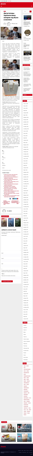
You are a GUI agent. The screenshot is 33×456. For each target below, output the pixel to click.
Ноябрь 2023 (26, 179)
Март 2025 (25, 142)
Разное (25, 20)
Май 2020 (25, 268)
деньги (28, 379)
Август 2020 (26, 261)
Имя (3, 253)
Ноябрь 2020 (26, 254)
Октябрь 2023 (26, 181)
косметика (25, 396)
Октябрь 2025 (26, 126)
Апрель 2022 (26, 218)
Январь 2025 (26, 147)
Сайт (2, 263)
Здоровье (25, 327)
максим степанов (26, 399)
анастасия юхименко (27, 369)
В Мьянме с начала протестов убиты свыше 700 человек (27, 58)
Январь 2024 (26, 174)
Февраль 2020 (26, 275)
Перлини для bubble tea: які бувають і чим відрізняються (27, 85)
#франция (8, 24)
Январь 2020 (26, 277)
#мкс (16, 23)
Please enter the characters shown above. (8, 275)
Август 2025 (26, 131)
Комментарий (4, 235)
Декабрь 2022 (26, 199)
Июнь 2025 (25, 135)
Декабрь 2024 (26, 149)
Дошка (3, 4)
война (25, 377)
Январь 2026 (26, 119)
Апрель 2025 (26, 140)
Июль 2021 (25, 238)
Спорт (25, 355)
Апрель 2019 (26, 293)
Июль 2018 (25, 311)
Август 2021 (26, 236)
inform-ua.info (8, 170)
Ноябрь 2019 (26, 282)
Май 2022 (25, 215)
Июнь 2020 (25, 266)
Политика (25, 345)
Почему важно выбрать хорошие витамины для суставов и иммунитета (27, 80)
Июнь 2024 (26, 163)
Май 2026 (25, 110)
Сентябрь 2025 (26, 128)
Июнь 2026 (25, 108)
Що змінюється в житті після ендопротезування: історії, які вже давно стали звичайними (27, 74)
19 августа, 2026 (5, 440)
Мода (25, 332)
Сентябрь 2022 (26, 206)
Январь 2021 (26, 250)
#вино (14, 23)
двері (25, 379)
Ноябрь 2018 (26, 302)
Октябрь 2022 (26, 204)
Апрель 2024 (26, 167)
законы (28, 384)
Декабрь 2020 (26, 252)
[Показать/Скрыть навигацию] (31, 6)
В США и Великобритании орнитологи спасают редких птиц (7, 202)
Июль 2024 (25, 160)
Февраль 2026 (26, 117)
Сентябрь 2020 (26, 259)
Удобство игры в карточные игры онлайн (27, 45)
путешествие (26, 404)
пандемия (28, 401)
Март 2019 (25, 295)
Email (3, 258)
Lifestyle (25, 325)
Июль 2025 (25, 133)
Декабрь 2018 (26, 300)
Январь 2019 (26, 298)
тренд (30, 409)
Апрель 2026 (26, 112)
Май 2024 (25, 165)
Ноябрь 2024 (26, 151)
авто (24, 367)
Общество (25, 343)
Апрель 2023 (26, 190)
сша (27, 409)
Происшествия (26, 348)
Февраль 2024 (26, 172)
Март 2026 (25, 115)
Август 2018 (26, 309)
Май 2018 (25, 316)
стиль (25, 409)
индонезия (25, 389)
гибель (28, 377)
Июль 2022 (25, 211)
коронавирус (26, 394)
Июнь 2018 (25, 314)
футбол (25, 414)
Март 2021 (25, 247)
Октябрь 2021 (26, 231)
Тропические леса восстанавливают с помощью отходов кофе (14, 202)
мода (25, 401)
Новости (25, 336)
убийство (28, 411)
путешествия (26, 406)
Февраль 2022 (26, 222)
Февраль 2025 (26, 144)
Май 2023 (25, 188)
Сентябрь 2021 (26, 234)
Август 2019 (26, 286)
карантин (25, 392)
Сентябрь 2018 (26, 307)
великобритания (26, 372)
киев (28, 392)
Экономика (26, 359)
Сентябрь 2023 (26, 183)
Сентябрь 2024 (26, 156)
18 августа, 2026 (21, 440)
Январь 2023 (26, 197)
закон (25, 384)
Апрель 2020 (26, 270)
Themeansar (2, 452)
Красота (25, 329)
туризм (25, 411)
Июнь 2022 (25, 213)
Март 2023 (25, 192)
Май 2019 (25, 291)
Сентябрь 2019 (26, 284)
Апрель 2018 (26, 318)
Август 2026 (26, 103)
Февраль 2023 (26, 195)
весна (25, 374)
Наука (5, 11)
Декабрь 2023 (26, 176)
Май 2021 (25, 243)
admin (9, 22)
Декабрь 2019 (26, 279)
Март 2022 (25, 220)
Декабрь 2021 (26, 227)
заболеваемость (26, 382)
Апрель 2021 (26, 245)
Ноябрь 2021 (26, 229)
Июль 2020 (25, 263)
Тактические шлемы (27, 38)
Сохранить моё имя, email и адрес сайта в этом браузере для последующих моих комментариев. (10, 271)
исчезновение (26, 391)
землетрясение (26, 387)
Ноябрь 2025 (26, 124)
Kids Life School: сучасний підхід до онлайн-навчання (27, 68)
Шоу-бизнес (26, 357)
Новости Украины (27, 341)
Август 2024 (26, 158)
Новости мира (26, 55)
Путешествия (26, 350)
